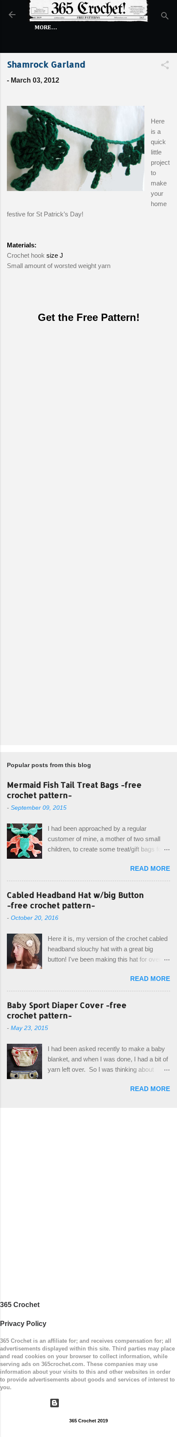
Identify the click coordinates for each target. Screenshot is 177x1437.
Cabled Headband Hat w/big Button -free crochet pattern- (75, 900)
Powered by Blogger (94, 1402)
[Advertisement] (88, 642)
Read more (150, 868)
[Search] (165, 17)
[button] (165, 66)
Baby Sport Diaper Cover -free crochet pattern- (67, 1010)
